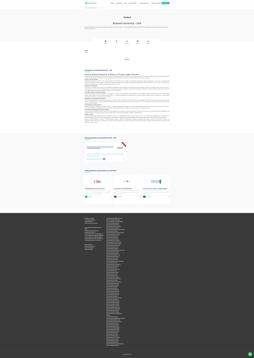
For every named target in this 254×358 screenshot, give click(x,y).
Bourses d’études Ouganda (112, 302)
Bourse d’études (88, 244)
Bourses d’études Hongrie (112, 266)
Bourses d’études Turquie (112, 340)
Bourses (113, 3)
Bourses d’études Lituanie (112, 283)
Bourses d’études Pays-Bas (113, 307)
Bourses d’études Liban (112, 280)
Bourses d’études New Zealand (113, 297)
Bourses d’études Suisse (112, 334)
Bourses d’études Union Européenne (115, 343)
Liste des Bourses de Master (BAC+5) (94, 237)
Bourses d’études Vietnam (112, 345)
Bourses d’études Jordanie (112, 277)
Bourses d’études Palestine (112, 305)
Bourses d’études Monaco (112, 293)
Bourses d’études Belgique (112, 228)
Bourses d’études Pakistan (112, 304)
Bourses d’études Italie (111, 274)
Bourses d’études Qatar (112, 316)
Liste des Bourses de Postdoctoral (93, 240)
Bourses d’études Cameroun (113, 234)
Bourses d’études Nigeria (112, 299)
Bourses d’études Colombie (113, 240)
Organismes (119, 3)
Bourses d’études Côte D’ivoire (113, 243)
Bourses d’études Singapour (113, 328)
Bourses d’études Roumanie (113, 320)
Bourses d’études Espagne (112, 251)
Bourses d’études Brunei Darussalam (115, 232)
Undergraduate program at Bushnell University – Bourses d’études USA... (100, 147)
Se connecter (165, 3)
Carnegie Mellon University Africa (94, 188)
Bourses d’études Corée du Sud (113, 242)
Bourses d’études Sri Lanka (112, 331)
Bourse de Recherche (90, 246)
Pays (125, 3)
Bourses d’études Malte (112, 286)
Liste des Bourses (89, 221)
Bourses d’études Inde (111, 267)
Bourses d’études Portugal (112, 312)
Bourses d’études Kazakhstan (113, 278)
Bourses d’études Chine (112, 237)
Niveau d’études (133, 3)
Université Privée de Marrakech (123, 188)
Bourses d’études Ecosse (112, 247)
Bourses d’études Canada (112, 235)
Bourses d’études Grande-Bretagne (114, 261)
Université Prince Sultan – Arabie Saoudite (155, 188)
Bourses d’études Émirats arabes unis (115, 250)
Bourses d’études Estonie (112, 253)
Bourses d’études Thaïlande (113, 337)
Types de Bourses (144, 3)
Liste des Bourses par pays (91, 223)
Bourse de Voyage (89, 247)
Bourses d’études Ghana (112, 259)
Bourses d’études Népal (112, 296)
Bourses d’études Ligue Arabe (113, 281)
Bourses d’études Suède (112, 332)
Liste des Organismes (90, 220)
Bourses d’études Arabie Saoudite (114, 221)
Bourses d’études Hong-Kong (113, 264)
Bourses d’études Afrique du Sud (114, 218)
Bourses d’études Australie (112, 223)
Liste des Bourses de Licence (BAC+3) (94, 233)
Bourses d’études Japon (112, 275)
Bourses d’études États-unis (113, 255)
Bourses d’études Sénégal (112, 326)
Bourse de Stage (89, 249)
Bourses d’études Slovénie (112, 329)
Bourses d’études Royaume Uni (113, 321)
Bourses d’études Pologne (112, 310)
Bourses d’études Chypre (112, 239)
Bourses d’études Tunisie (112, 339)
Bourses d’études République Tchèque (115, 318)
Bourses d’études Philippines (113, 308)
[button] (250, 354)
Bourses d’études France (112, 258)
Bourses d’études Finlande (112, 256)
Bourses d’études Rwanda (112, 324)
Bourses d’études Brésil (112, 231)
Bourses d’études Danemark (113, 245)
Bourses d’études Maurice (112, 289)
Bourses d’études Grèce (112, 262)
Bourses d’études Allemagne (113, 220)
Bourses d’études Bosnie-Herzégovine (115, 229)
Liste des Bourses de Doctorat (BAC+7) (94, 238)
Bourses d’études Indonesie (113, 269)
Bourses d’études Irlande (112, 272)
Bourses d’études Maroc (112, 288)
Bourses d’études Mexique (112, 291)
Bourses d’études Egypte (112, 248)
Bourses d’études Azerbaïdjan (113, 226)
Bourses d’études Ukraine (112, 342)
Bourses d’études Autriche (112, 224)
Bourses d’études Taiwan (112, 335)
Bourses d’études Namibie (112, 294)
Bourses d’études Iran (111, 270)
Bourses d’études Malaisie (112, 285)
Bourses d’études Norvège (112, 301)
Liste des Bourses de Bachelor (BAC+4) (94, 235)
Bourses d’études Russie (112, 323)
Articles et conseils (156, 3)
